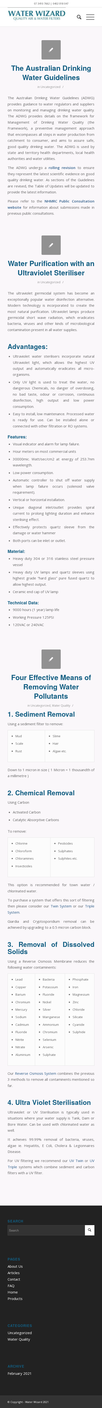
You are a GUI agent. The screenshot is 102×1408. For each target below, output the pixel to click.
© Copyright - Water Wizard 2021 (28, 1402)
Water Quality (61, 706)
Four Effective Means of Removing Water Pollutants (51, 686)
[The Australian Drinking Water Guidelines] (51, 50)
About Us (15, 1266)
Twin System (61, 906)
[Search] (76, 17)
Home (13, 1292)
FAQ (11, 1285)
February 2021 (20, 1373)
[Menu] (87, 17)
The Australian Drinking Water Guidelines (51, 72)
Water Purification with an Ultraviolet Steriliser (51, 268)
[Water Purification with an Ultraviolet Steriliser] (51, 245)
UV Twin (76, 1160)
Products (15, 1298)
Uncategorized (50, 87)
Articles (14, 1272)
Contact (14, 1279)
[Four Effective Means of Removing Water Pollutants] (51, 659)
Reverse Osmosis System (35, 1073)
